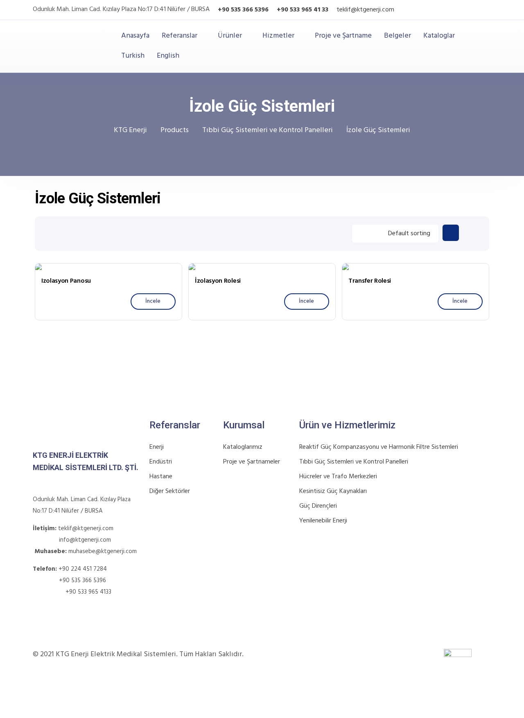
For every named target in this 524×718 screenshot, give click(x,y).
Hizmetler (278, 36)
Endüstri (160, 462)
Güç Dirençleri (318, 506)
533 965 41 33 (308, 10)
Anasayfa (135, 36)
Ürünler (230, 36)
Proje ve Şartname (343, 36)
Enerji (156, 447)
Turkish (133, 56)
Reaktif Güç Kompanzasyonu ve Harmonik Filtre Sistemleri (378, 447)
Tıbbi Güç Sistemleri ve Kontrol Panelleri (353, 462)
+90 (282, 10)
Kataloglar (439, 36)
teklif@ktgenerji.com (365, 10)
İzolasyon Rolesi (218, 281)
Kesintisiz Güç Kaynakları (333, 491)
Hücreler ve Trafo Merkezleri (338, 476)
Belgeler (397, 36)
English (168, 56)
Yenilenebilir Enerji (323, 520)
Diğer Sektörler (169, 491)
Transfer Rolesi (369, 281)
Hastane (160, 476)
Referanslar (179, 36)
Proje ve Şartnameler (251, 462)
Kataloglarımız (242, 447)
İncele (152, 301)
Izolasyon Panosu (66, 281)
